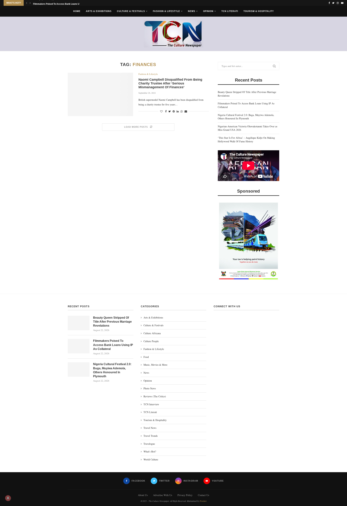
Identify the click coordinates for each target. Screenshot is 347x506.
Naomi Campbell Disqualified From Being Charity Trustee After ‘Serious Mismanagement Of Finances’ (170, 83)
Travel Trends (150, 435)
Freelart (203, 500)
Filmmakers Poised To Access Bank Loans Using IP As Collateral (113, 344)
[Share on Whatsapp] (182, 111)
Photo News (149, 388)
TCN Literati (229, 11)
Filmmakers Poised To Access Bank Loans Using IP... (60, 3)
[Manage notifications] (8, 498)
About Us (143, 495)
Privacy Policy (184, 495)
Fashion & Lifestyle (166, 11)
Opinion (208, 11)
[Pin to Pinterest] (174, 111)
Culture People (151, 341)
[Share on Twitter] (169, 111)
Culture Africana (152, 333)
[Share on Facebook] (166, 111)
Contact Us (203, 495)
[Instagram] (338, 3)
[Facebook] (329, 3)
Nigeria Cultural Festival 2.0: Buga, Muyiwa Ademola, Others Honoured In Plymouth (246, 116)
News (191, 11)
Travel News (149, 428)
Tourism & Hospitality (258, 11)
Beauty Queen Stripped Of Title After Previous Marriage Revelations (112, 321)
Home (76, 11)
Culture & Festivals (131, 11)
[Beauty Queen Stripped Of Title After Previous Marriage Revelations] (78, 323)
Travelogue (149, 443)
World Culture (150, 459)
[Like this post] (161, 111)
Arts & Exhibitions (99, 11)
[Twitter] (333, 3)
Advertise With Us (162, 495)
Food (146, 357)
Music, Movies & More (155, 364)
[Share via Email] (186, 111)
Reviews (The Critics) (154, 396)
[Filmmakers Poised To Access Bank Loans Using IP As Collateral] (78, 346)
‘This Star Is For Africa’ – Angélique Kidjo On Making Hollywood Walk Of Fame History (246, 139)
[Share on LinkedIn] (178, 111)
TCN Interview (151, 404)
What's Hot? (149, 451)
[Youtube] (342, 3)
